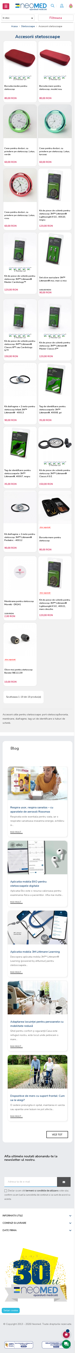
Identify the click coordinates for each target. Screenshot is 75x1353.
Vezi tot (57, 1134)
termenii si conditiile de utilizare (42, 1190)
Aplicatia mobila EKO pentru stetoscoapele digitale (28, 884)
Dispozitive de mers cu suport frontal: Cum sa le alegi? (37, 1098)
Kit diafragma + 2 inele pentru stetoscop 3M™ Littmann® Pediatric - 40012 (19, 537)
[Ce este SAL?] (18, 1344)
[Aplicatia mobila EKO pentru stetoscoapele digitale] (37, 857)
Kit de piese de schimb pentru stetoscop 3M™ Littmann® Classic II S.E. (54, 473)
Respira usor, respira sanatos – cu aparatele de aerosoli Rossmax (31, 810)
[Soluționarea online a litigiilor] (56, 1344)
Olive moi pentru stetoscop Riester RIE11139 (18, 671)
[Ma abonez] (64, 1182)
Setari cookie (10, 1310)
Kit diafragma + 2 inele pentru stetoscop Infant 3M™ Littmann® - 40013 (19, 409)
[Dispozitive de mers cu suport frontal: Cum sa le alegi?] (37, 1071)
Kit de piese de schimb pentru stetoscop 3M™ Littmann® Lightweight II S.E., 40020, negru (54, 215)
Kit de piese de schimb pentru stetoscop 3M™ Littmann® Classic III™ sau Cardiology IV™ (19, 346)
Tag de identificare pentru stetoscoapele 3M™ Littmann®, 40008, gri (52, 409)
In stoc (18, 18)
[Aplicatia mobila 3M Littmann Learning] (37, 927)
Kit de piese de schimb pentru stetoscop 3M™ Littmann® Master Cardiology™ (19, 279)
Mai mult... (16, 832)
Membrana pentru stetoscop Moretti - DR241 (19, 603)
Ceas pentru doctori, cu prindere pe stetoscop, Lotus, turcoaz (54, 151)
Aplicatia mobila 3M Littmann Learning (35, 952)
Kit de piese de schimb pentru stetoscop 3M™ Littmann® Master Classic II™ (54, 345)
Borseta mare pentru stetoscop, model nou (50, 88)
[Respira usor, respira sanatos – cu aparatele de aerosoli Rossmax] (37, 783)
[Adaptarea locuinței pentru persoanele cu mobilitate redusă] (37, 997)
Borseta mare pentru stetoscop (50, 539)
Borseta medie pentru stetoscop (15, 88)
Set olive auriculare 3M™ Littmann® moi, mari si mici (53, 279)
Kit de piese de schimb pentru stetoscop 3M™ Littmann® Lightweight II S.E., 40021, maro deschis (54, 604)
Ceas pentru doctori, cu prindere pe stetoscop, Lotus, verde (19, 151)
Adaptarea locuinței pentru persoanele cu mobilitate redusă (36, 1024)
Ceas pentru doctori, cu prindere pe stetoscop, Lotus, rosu (19, 215)
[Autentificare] (62, 6)
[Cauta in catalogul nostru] (52, 6)
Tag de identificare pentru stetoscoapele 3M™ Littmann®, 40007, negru (17, 473)
